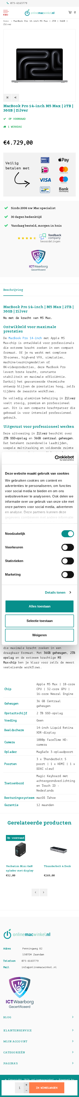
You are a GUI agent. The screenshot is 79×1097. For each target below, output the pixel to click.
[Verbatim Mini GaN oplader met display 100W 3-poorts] (20, 849)
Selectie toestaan (40, 621)
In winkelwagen (46, 1087)
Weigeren (39, 635)
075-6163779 (18, 3)
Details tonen (55, 592)
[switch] (67, 547)
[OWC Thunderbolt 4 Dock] (58, 849)
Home (6, 21)
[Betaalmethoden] (45, 160)
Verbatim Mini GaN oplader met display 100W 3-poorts (20, 869)
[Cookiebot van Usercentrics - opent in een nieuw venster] (56, 458)
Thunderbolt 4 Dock (57, 866)
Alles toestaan (39, 606)
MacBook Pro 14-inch (25, 338)
